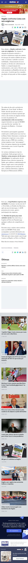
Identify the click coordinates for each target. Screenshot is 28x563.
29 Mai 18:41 (4, 439)
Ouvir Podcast (20, 558)
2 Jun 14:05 (3, 363)
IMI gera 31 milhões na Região (11, 459)
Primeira (16, 248)
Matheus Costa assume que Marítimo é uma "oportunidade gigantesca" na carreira (13, 385)
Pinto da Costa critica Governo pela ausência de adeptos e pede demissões (13, 411)
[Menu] (2, 2)
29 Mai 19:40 (4, 511)
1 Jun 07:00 (3, 462)
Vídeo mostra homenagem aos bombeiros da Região (11, 508)
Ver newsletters (14, 531)
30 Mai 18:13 (4, 414)
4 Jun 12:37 (3, 486)
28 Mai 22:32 (4, 389)
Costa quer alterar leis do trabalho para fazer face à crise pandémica (12, 435)
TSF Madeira (21, 234)
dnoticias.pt (5, 234)
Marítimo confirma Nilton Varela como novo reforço (13, 266)
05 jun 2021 (19, 24)
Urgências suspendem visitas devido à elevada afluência (11, 281)
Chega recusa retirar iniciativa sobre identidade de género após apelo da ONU (12, 273)
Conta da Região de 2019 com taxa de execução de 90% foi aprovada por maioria (13, 358)
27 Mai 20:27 (4, 336)
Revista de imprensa (6, 248)
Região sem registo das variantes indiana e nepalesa (12, 483)
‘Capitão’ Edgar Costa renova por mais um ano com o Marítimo (13, 333)
